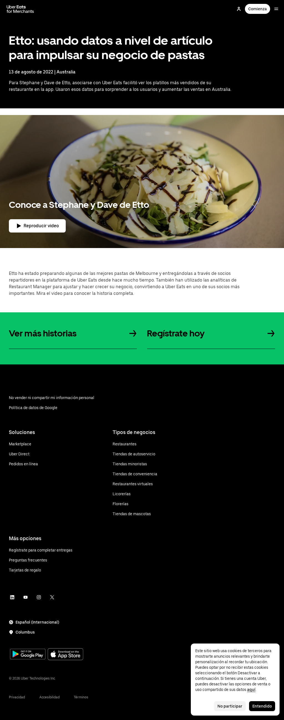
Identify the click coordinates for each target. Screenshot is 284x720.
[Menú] (276, 9)
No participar (229, 706)
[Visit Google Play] (27, 654)
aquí (251, 689)
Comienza (257, 9)
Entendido (262, 706)
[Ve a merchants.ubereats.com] (20, 8)
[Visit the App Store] (65, 654)
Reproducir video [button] (41, 225)
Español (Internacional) (37, 622)
